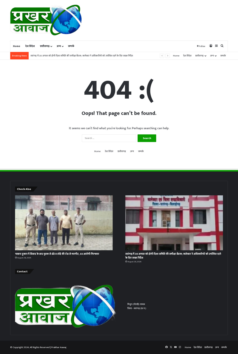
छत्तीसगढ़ (44, 46)
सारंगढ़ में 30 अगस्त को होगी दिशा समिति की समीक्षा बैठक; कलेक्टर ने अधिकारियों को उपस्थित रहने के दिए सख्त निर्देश (81, 56)
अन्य (59, 46)
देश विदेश (30, 46)
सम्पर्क (71, 46)
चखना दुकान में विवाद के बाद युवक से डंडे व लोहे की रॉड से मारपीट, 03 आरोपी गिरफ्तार (57, 254)
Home (16, 46)
